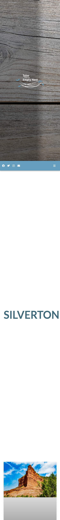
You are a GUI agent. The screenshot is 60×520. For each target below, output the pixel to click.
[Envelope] (18, 165)
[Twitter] (8, 165)
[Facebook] (3, 165)
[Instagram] (13, 165)
